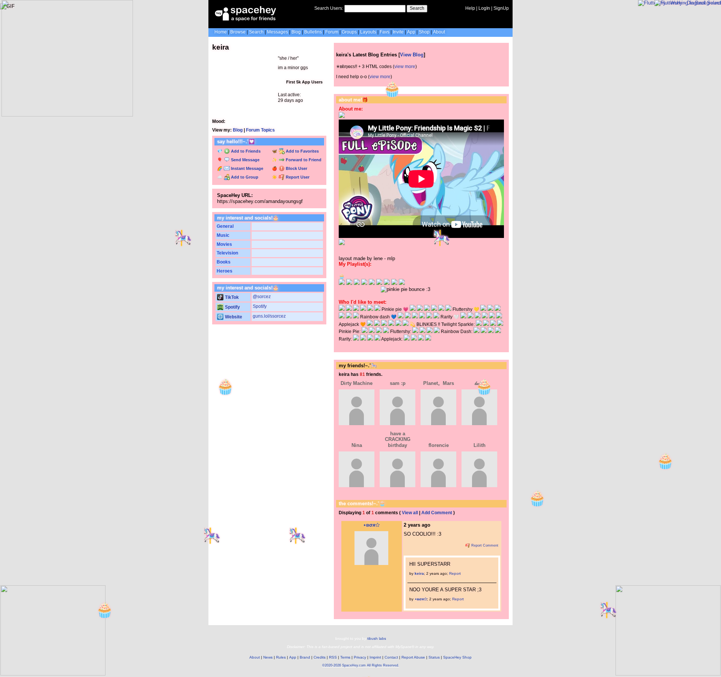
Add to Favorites (302, 151)
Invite (398, 32)
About (439, 32)
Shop (424, 32)
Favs (384, 32)
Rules (281, 657)
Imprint (375, 657)
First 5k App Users (304, 82)
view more (404, 66)
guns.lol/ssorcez (269, 316)
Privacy (360, 657)
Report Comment (484, 545)
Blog (296, 32)
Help (470, 8)
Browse (238, 32)
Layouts (368, 32)
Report (455, 573)
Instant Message (246, 168)
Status (434, 657)
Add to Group (244, 177)
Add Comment (436, 512)
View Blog (412, 55)
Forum (331, 32)
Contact (391, 657)
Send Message (244, 160)
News (268, 657)
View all (410, 512)
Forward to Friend (303, 160)
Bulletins (313, 32)
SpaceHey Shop (457, 657)
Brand (305, 657)
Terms (345, 657)
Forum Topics (260, 130)
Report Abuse (413, 657)
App (411, 32)
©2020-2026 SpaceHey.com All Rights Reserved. (360, 665)
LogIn (484, 8)
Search (417, 8)
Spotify (232, 307)
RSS (333, 657)
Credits (320, 657)
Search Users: (328, 8)
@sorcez (262, 296)
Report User (297, 177)
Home (220, 32)
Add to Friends (245, 151)
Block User (296, 168)
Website (233, 317)
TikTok (231, 297)
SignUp (501, 8)
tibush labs (376, 638)
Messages (277, 32)
